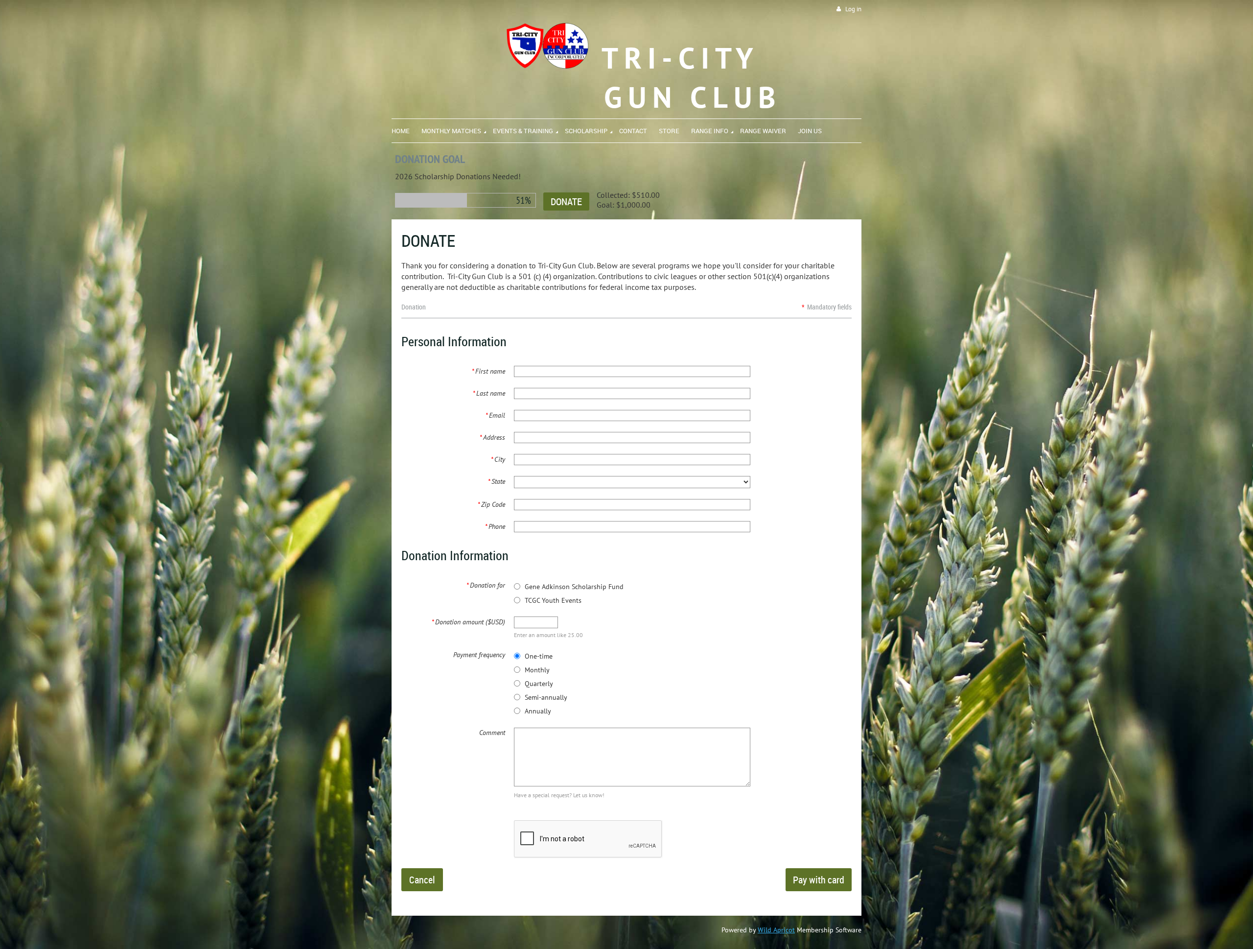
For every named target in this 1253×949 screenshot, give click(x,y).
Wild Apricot (776, 929)
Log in (853, 9)
